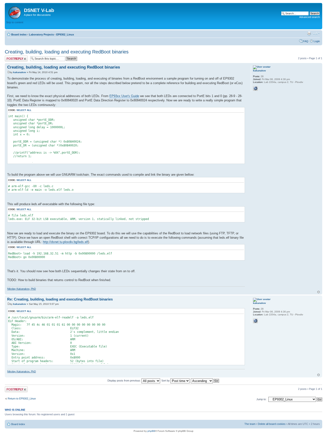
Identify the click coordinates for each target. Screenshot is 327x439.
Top (318, 292)
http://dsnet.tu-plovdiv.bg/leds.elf (65, 242)
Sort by (165, 380)
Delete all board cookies (272, 423)
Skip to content (14, 22)
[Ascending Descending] (205, 380)
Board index (19, 34)
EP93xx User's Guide (124, 96)
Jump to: (261, 399)
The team (249, 423)
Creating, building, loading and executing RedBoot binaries (67, 51)
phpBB (151, 431)
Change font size (316, 33)
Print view (309, 33)
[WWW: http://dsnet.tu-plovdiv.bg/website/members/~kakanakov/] (255, 88)
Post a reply (12, 57)
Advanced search (309, 17)
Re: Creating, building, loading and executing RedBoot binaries (60, 299)
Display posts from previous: (124, 380)
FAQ (305, 41)
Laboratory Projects (41, 34)
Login (317, 41)
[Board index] (15, 11)
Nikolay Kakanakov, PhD (21, 288)
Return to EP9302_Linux (22, 398)
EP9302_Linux (65, 34)
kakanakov (19, 72)
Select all (24, 110)
